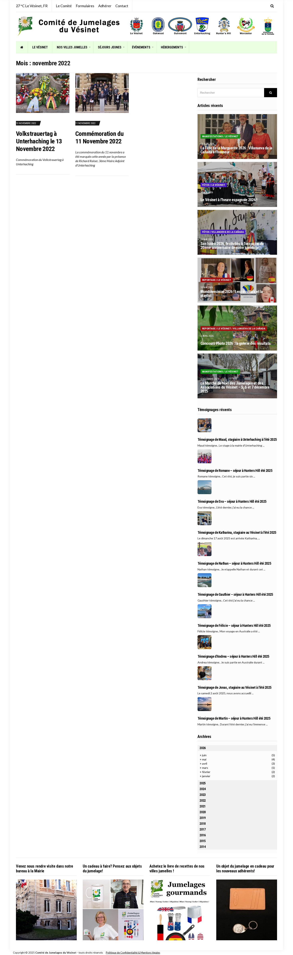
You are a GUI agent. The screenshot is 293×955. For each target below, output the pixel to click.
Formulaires (85, 6)
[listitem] (136, 25)
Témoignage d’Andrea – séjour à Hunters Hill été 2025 (233, 656)
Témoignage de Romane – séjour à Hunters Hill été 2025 (235, 470)
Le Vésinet (40, 47)
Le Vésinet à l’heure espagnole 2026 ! (229, 200)
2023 (203, 795)
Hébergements (172, 47)
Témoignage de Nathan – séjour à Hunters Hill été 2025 (234, 563)
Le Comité (64, 6)
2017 (203, 829)
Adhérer (104, 6)
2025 (203, 783)
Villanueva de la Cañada (227, 231)
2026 (203, 748)
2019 (203, 818)
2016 (203, 835)
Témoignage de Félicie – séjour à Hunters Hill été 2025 (234, 625)
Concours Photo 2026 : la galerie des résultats (235, 343)
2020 (203, 812)
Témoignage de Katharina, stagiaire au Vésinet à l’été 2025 (237, 532)
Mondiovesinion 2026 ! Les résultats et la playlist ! (232, 294)
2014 (203, 847)
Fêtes (205, 184)
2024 (203, 789)
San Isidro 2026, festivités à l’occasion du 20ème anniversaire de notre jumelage (232, 246)
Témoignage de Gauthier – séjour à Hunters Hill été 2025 (235, 594)
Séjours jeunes (109, 47)
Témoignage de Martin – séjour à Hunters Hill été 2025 (234, 718)
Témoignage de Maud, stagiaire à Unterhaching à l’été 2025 (237, 439)
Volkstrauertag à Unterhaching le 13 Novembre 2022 (39, 141)
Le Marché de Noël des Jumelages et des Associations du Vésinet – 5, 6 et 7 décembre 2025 (235, 387)
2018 (203, 824)
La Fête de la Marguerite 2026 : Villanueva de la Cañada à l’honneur (236, 150)
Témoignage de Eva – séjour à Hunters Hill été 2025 (232, 501)
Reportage (208, 279)
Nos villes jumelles (72, 47)
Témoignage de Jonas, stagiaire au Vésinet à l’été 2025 (234, 687)
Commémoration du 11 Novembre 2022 (99, 137)
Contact (121, 6)
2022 (203, 800)
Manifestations (212, 136)
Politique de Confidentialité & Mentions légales (133, 952)
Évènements (141, 47)
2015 (203, 841)
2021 (203, 806)
